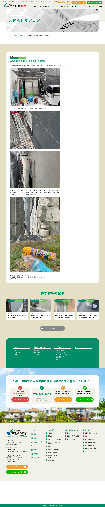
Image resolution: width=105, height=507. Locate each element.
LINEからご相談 (95, 2)
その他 (37, 355)
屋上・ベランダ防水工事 (54, 439)
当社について (39, 350)
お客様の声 (34, 454)
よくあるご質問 (89, 445)
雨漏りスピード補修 (53, 449)
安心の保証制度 (89, 439)
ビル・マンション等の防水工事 (54, 442)
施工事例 (91, 6)
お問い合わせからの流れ (92, 433)
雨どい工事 (51, 446)
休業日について (40, 352)
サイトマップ (35, 446)
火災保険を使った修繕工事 (52, 456)
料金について (88, 436)
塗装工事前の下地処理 (73, 436)
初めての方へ (43, 6)
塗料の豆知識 (60, 350)
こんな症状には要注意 (91, 442)
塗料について (70, 433)
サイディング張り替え (54, 452)
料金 (84, 6)
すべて (17, 350)
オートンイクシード (72, 439)
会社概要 (99, 6)
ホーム (34, 6)
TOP (11, 35)
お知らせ (17, 352)
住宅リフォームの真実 (62, 355)
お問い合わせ (78, 2)
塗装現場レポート (61, 357)
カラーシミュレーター (91, 451)
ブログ (17, 355)
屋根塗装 (50, 436)
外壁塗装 (50, 433)
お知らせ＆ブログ (19, 35)
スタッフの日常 (60, 352)
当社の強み (34, 438)
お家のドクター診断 (90, 448)
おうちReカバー (52, 460)
